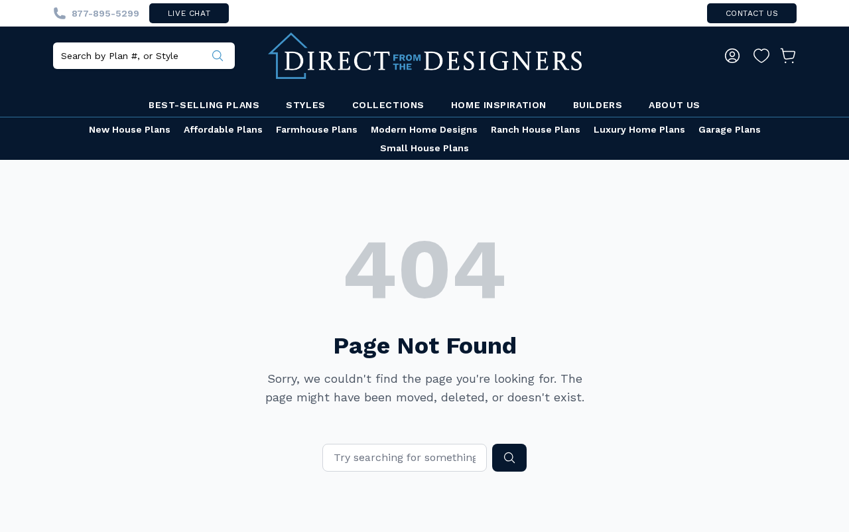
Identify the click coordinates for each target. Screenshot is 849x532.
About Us (674, 105)
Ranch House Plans (535, 129)
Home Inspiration (499, 105)
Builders (597, 105)
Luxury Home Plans (639, 129)
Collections (388, 105)
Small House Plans (424, 148)
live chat (189, 13)
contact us (752, 13)
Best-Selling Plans (204, 105)
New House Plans (129, 129)
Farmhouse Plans (317, 129)
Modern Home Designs (424, 129)
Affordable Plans (223, 129)
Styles (305, 105)
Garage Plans (729, 129)
